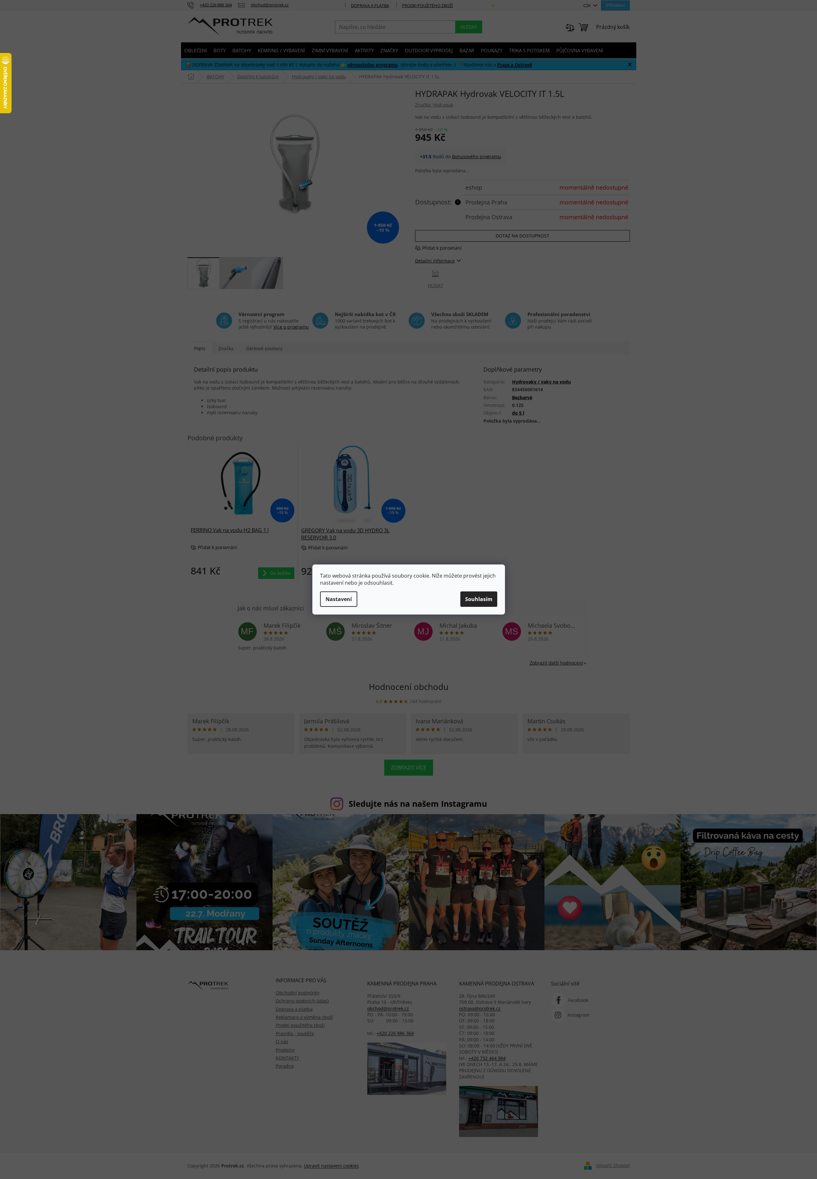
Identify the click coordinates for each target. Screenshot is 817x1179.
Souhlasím (478, 599)
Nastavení (339, 599)
